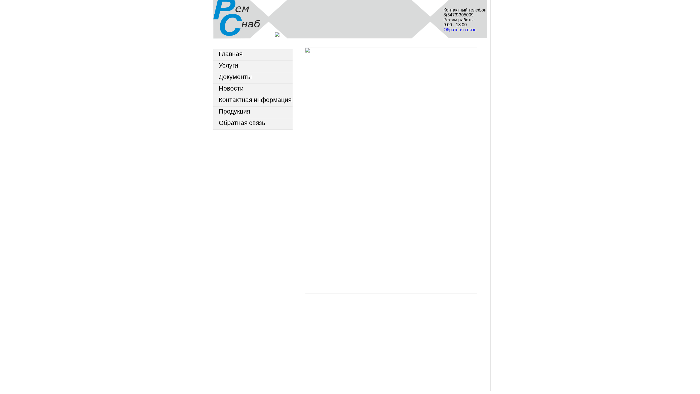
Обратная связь (460, 29)
